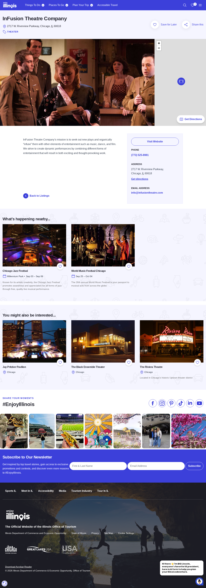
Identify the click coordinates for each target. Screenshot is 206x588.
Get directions (139, 179)
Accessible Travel (107, 5)
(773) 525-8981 (140, 155)
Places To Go (56, 5)
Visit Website (155, 141)
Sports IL (10, 491)
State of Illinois (78, 533)
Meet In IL (27, 491)
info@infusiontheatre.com (147, 192)
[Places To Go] (67, 5)
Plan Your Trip (81, 5)
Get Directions (193, 119)
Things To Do (32, 5)
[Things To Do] (43, 5)
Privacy (95, 533)
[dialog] (4, 583)
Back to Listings (39, 195)
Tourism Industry (81, 491)
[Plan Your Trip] (91, 5)
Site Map (108, 533)
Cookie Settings (126, 533)
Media (62, 491)
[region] (184, 5)
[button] (181, 81)
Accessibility (46, 491)
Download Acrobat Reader (18, 566)
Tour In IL (103, 491)
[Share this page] (186, 25)
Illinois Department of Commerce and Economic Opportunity (35, 533)
